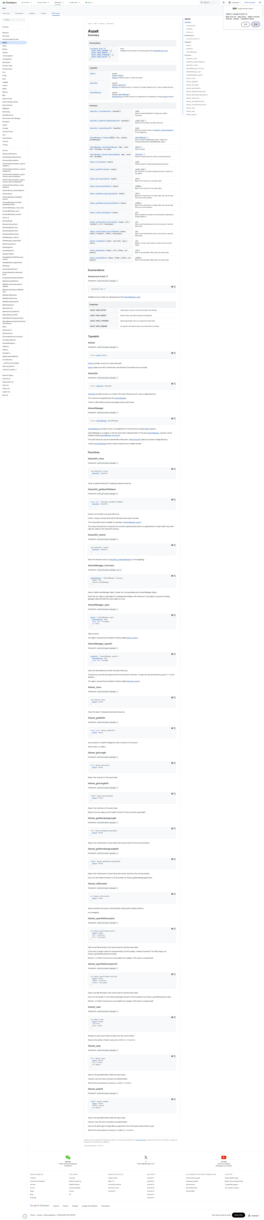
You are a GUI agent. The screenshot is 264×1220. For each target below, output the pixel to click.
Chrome (65, 1206)
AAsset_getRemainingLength (101, 194)
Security (33, 1184)
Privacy (71, 1191)
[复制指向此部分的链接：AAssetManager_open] (111, 605)
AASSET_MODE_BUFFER (99, 57)
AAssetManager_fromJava (99, 138)
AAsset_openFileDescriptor (101, 222)
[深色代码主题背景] (172, 286)
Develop (58, 2)
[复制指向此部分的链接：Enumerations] (106, 270)
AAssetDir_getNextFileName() (164, 130)
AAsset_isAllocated (97, 213)
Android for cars (113, 1188)
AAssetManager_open (160, 51)
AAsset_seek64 (95, 258)
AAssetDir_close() (133, 681)
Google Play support (231, 1184)
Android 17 (150, 1178)
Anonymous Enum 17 (97, 49)
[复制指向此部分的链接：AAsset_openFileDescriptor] (117, 918)
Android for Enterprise (37, 1181)
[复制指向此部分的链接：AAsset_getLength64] (110, 783)
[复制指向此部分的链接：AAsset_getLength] (108, 753)
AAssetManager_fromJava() (109, 435)
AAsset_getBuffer (97, 169)
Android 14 (150, 1188)
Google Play (73, 2)
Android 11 (150, 1198)
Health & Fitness (74, 1184)
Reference (56, 13)
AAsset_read (95, 241)
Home (90, 24)
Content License (141, 1140)
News (32, 1191)
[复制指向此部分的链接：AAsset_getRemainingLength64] (121, 849)
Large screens (112, 1178)
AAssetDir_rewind (97, 128)
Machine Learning (75, 1181)
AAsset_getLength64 (98, 186)
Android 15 (150, 1184)
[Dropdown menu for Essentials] (32, 2)
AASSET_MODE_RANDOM (99, 53)
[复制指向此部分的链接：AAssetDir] (100, 373)
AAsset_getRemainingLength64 (102, 203)
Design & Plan (42, 2)
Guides (43, 13)
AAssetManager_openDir (99, 154)
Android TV (112, 1191)
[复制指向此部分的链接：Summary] (101, 35)
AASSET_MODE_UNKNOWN (99, 51)
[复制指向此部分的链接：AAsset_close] (103, 687)
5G (70, 1194)
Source (32, 1188)
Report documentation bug (234, 1181)
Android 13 (150, 1191)
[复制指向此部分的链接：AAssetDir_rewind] (107, 535)
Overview (6, 13)
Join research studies (232, 1188)
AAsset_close (95, 162)
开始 (255, 24)
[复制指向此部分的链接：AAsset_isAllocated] (109, 884)
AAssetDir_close (96, 111)
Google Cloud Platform (89, 1206)
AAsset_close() (132, 638)
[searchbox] (13, 20)
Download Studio (191, 1188)
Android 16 (150, 1181)
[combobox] (210, 2)
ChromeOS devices (114, 1184)
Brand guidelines (49, 1215)
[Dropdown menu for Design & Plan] (49, 2)
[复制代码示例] (174, 286)
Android (33, 1178)
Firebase (75, 1206)
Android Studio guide (193, 1178)
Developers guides (192, 1181)
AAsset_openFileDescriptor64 (102, 231)
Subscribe (238, 1215)
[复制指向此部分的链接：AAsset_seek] (103, 1046)
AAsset (92, 74)
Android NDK (190, 1191)
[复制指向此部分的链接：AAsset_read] (102, 1007)
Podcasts (33, 1198)
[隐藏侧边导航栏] (25, 1216)
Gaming (72, 1178)
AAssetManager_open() (132, 522)
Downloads (19, 13)
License (39, 1215)
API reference (190, 1184)
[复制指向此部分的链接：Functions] (102, 452)
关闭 (245, 24)
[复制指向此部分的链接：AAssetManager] (106, 408)
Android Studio (249, 2)
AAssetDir (94, 83)
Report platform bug (231, 1178)
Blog (89, 2)
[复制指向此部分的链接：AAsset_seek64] (105, 1089)
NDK (4, 8)
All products (106, 1206)
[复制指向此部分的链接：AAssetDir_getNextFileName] (118, 489)
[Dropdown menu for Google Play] (80, 2)
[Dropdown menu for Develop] (63, 2)
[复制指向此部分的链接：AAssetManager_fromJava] (116, 565)
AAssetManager (95, 92)
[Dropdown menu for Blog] (94, 2)
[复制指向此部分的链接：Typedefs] (101, 336)
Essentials (25, 2)
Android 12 (150, 1194)
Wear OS (111, 1181)
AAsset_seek (95, 250)
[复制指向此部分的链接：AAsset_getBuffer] (107, 718)
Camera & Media (74, 1188)
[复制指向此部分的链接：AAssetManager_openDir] (114, 644)
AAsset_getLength (97, 179)
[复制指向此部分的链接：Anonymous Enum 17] (110, 276)
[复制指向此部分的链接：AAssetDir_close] (106, 459)
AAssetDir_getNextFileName (101, 121)
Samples (32, 13)
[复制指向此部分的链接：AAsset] (97, 343)
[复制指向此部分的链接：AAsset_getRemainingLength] (118, 818)
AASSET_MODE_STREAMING (100, 55)
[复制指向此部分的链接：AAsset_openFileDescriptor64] (119, 964)
